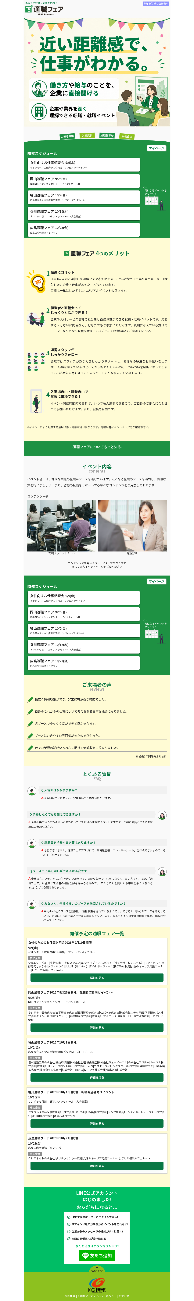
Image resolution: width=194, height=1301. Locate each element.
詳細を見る (97, 978)
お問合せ (124, 1296)
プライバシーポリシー (103, 1296)
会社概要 (70, 1296)
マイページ (156, 148)
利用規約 (82, 1296)
